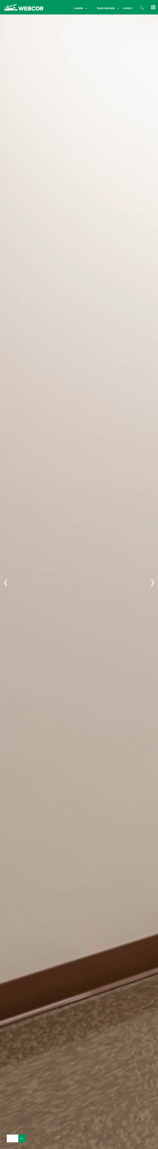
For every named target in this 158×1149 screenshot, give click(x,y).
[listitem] (79, 581)
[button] (76, 8)
